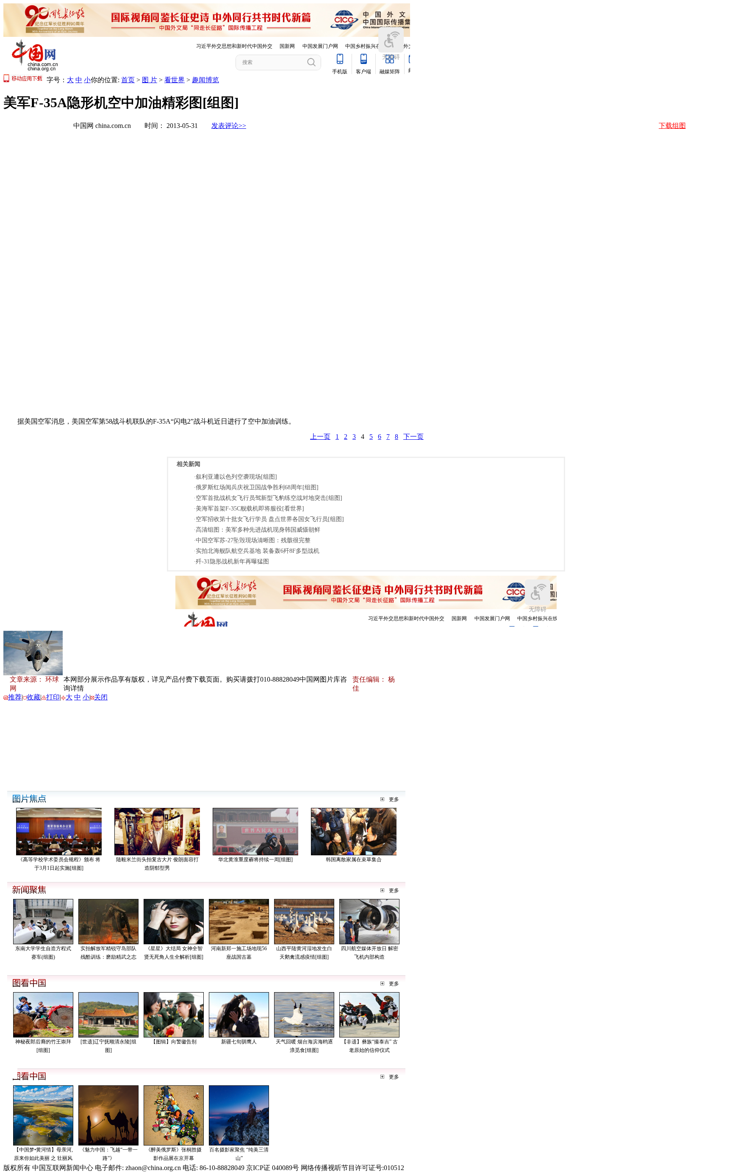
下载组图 (672, 125)
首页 (128, 79)
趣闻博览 (205, 79)
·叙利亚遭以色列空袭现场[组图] (235, 477)
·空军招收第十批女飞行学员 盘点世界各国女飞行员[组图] (269, 519)
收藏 (33, 697)
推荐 (15, 697)
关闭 (101, 697)
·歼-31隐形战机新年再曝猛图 (231, 561)
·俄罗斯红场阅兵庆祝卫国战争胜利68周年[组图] (256, 487)
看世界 (174, 79)
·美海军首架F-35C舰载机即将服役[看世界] (249, 508)
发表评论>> (228, 125)
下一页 (413, 436)
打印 (53, 697)
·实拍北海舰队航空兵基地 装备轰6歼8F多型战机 (256, 551)
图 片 (149, 79)
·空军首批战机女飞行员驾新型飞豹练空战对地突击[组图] (268, 498)
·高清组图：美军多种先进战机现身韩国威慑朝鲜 (257, 530)
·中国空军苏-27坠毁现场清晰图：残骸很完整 (252, 540)
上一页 (320, 436)
